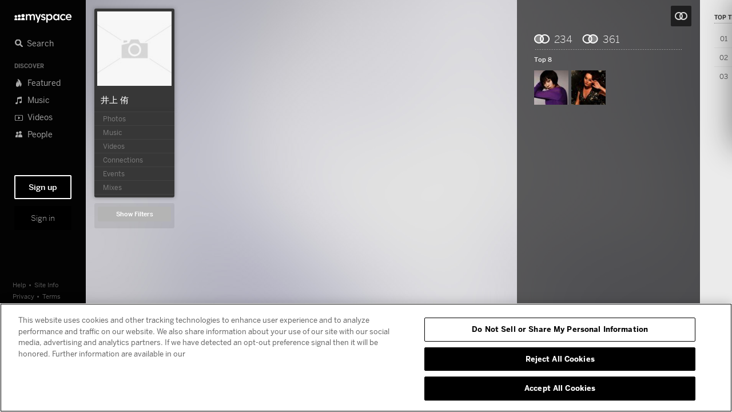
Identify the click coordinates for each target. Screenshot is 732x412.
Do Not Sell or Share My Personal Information (560, 329)
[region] (366, 357)
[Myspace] (42, 15)
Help (19, 284)
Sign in (43, 218)
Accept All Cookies (559, 388)
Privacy (23, 296)
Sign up (43, 187)
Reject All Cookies (560, 359)
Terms (51, 296)
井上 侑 (115, 99)
